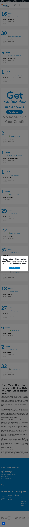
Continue (14, 267)
